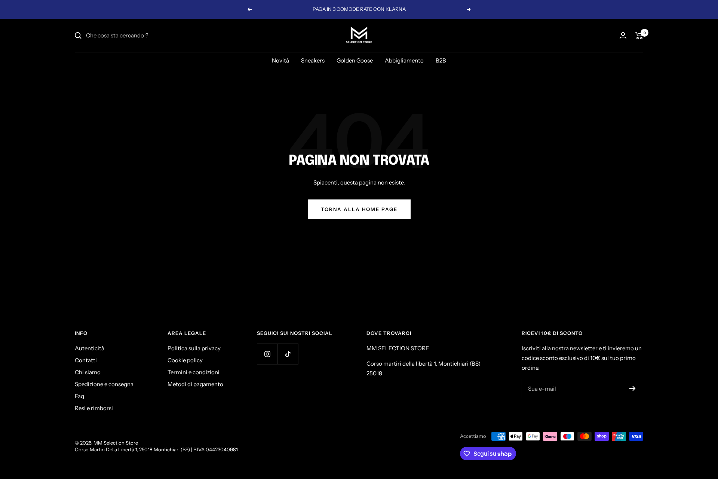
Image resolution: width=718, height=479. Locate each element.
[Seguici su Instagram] (267, 354)
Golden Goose (355, 60)
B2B (441, 60)
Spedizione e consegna (104, 384)
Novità (280, 60)
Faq (79, 396)
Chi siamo (88, 372)
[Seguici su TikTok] (287, 354)
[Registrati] (632, 388)
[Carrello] (639, 35)
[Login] (623, 35)
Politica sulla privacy (194, 348)
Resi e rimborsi (94, 408)
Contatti (86, 360)
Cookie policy (185, 360)
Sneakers (313, 60)
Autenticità (89, 348)
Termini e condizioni (194, 372)
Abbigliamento (404, 60)
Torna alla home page (359, 209)
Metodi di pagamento (195, 384)
